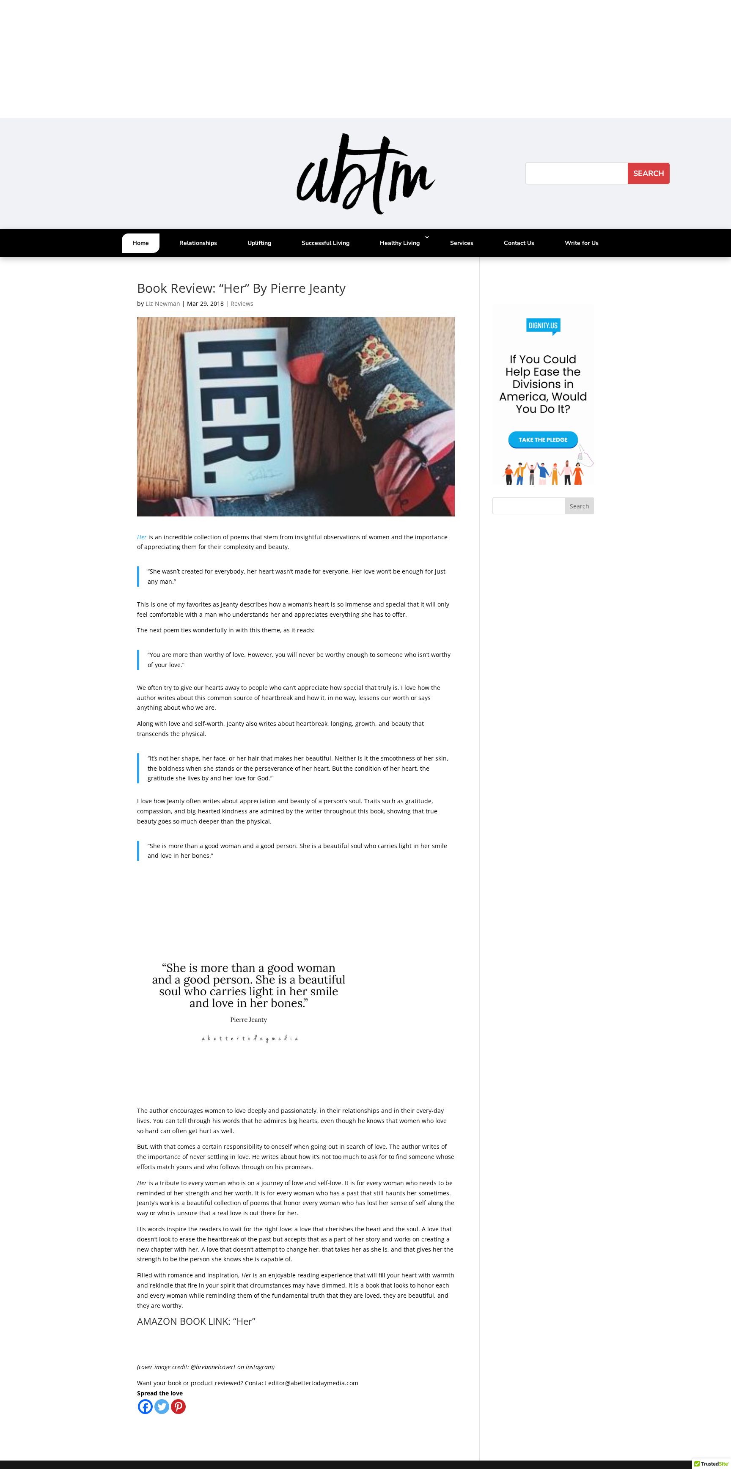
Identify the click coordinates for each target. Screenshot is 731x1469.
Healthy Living (400, 243)
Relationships (198, 243)
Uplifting (259, 243)
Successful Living (325, 243)
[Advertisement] (254, 59)
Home (140, 243)
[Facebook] (145, 1406)
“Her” (244, 1321)
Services (461, 243)
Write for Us (582, 243)
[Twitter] (161, 1406)
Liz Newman (163, 303)
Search (579, 506)
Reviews (242, 303)
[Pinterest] (178, 1406)
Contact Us (519, 243)
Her (142, 537)
